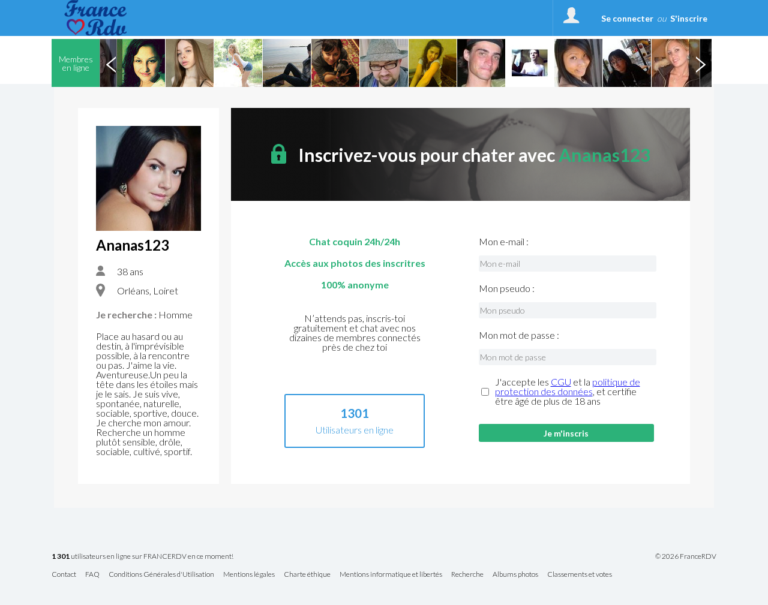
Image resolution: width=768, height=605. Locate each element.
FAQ (92, 575)
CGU (561, 381)
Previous (111, 63)
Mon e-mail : (504, 241)
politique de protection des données (567, 386)
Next (700, 63)
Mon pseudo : (507, 288)
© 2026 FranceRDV (685, 556)
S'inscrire (688, 18)
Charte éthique (307, 575)
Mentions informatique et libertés (391, 575)
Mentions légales (249, 575)
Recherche (467, 575)
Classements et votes (579, 575)
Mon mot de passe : (519, 335)
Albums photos (515, 575)
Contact (64, 575)
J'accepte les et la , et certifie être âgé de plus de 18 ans (567, 391)
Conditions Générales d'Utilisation (161, 575)
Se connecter (627, 18)
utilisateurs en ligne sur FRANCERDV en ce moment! (142, 557)
